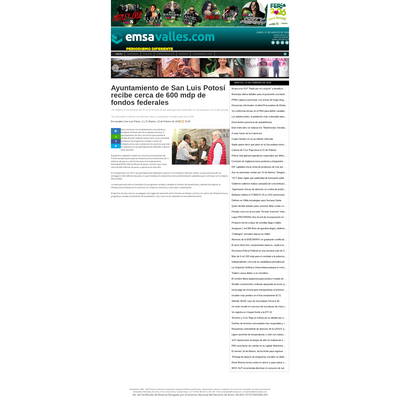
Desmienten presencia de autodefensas (252, 122)
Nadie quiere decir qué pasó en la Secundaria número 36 (260, 144)
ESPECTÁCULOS (165, 54)
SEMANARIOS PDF (202, 54)
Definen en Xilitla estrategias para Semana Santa (256, 200)
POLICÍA (147, 54)
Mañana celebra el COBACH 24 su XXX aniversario (258, 194)
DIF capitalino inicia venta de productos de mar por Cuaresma (263, 167)
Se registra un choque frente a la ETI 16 (252, 312)
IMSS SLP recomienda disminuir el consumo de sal (258, 368)
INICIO (119, 54)
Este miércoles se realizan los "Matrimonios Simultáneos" (261, 127)
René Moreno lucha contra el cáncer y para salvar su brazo (262, 362)
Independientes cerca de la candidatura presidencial (258, 261)
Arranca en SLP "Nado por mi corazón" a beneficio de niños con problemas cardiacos (275, 88)
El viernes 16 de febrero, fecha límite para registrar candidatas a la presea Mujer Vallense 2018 (280, 351)
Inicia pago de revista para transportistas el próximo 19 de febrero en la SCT (270, 289)
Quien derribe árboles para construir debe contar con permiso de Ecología (269, 206)
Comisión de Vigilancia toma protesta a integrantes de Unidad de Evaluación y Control (275, 161)
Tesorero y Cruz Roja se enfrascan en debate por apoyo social (263, 317)
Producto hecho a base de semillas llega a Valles (256, 222)
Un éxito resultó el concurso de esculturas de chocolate (260, 306)
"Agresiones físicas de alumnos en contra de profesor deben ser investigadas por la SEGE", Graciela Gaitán (287, 189)
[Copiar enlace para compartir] (116, 131)
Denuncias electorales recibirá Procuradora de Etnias (259, 105)
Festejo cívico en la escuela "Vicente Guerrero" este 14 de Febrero (265, 211)
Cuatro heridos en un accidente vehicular (252, 139)
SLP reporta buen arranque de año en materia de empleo (260, 340)
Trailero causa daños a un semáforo (250, 273)
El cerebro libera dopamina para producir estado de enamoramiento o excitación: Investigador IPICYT (283, 278)
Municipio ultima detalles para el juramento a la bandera (260, 94)
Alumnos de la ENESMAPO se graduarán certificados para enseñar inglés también (274, 239)
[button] (115, 68)
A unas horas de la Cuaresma (247, 133)
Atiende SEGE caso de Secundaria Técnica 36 (255, 301)
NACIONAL (132, 54)
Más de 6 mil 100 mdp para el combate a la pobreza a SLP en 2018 (266, 256)
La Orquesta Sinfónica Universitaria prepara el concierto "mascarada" (267, 267)
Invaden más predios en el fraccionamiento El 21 (256, 295)
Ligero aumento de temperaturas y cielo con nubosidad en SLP (263, 334)
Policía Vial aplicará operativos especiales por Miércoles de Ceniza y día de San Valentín (277, 155)
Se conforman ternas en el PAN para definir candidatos (259, 111)
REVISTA (183, 54)
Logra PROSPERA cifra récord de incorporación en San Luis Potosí (266, 217)
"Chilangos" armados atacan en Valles (251, 234)
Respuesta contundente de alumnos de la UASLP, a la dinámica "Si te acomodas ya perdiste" (279, 328)
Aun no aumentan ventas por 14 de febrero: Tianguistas (260, 172)
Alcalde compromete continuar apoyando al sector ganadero (262, 284)
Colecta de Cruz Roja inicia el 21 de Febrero (254, 150)
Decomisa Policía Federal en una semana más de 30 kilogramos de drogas (270, 250)
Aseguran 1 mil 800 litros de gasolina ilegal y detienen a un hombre (265, 228)
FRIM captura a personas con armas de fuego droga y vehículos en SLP (268, 99)
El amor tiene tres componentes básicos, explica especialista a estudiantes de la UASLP (277, 245)
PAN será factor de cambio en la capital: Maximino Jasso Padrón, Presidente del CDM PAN (278, 345)
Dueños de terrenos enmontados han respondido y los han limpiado (266, 323)
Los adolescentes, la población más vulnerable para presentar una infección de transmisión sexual (282, 116)
